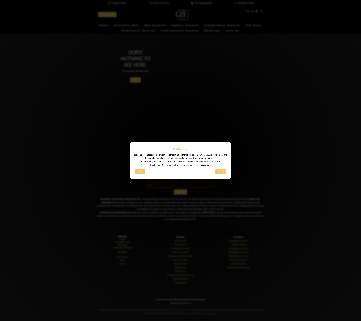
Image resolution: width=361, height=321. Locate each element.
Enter (221, 172)
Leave (140, 172)
